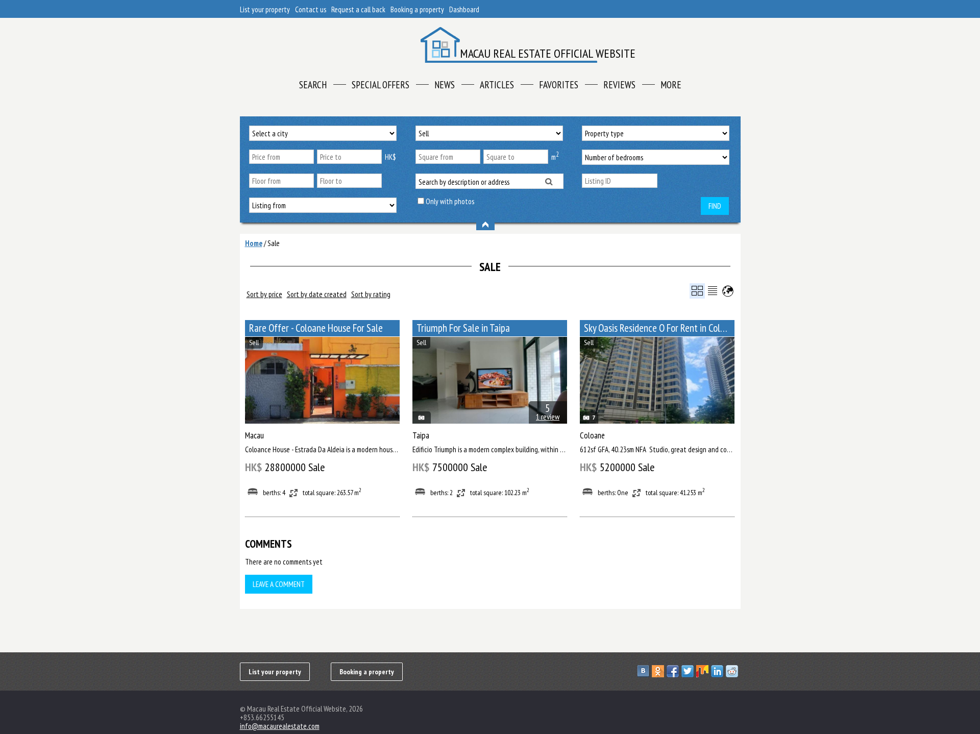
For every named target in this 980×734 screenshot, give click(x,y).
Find (714, 206)
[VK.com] (644, 671)
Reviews (619, 85)
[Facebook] (674, 671)
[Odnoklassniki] (659, 671)
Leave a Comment (279, 584)
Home (253, 243)
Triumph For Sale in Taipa (463, 328)
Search (313, 85)
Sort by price (264, 294)
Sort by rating (370, 294)
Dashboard (464, 9)
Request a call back (358, 9)
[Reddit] (733, 671)
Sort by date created (317, 294)
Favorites (558, 85)
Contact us (310, 9)
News (444, 85)
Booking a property (417, 9)
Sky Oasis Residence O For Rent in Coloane (659, 328)
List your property (265, 9)
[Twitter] (688, 671)
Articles (497, 85)
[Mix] (703, 671)
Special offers (380, 85)
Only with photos (450, 201)
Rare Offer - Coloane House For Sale (316, 328)
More (670, 85)
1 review (547, 416)
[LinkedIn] (718, 671)
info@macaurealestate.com (280, 726)
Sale (273, 243)
